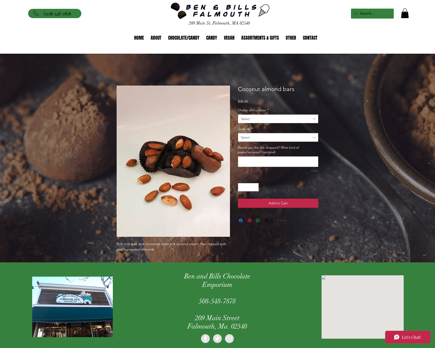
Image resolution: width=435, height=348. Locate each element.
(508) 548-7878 (57, 13)
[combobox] (278, 119)
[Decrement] (241, 188)
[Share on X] (266, 221)
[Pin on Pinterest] (249, 221)
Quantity (245, 130)
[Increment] (255, 188)
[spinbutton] (248, 188)
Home (122, 70)
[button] (405, 13)
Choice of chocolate (253, 111)
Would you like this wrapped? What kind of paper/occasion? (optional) (268, 150)
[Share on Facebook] (241, 221)
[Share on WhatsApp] (258, 221)
